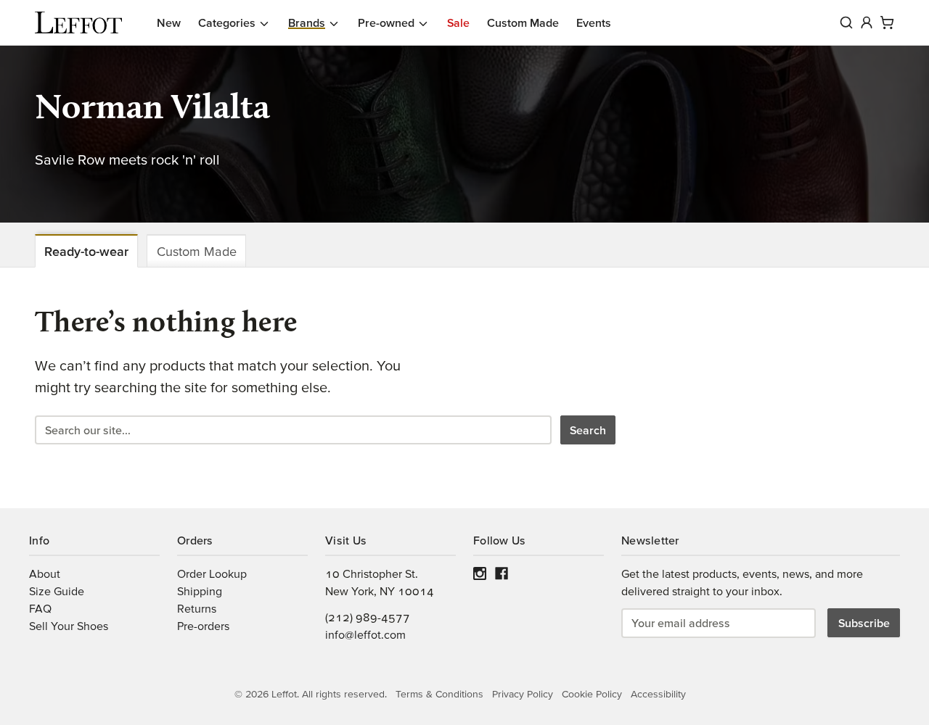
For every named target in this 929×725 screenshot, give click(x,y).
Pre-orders (203, 625)
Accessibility (658, 694)
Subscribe (864, 622)
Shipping (199, 590)
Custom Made (197, 251)
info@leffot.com (365, 634)
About (44, 573)
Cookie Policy (592, 694)
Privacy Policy (522, 694)
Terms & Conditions (439, 694)
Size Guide (56, 590)
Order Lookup (212, 573)
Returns (196, 608)
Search (588, 429)
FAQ (40, 608)
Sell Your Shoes (68, 625)
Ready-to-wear (86, 251)
